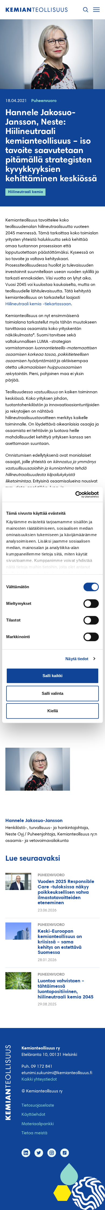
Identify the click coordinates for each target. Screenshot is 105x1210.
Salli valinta (52, 693)
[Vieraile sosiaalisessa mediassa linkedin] (26, 1153)
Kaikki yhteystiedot (39, 1079)
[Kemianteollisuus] (36, 9)
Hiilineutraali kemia (25, 192)
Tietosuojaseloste (38, 1105)
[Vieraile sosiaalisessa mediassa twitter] (38, 1153)
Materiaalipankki (38, 1124)
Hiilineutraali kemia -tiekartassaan (38, 304)
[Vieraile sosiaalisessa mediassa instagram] (51, 1153)
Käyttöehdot (33, 1115)
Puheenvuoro (44, 101)
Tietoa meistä (34, 1133)
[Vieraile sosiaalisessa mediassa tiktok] (64, 1153)
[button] (85, 10)
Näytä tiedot (76, 658)
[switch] (91, 603)
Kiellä (52, 710)
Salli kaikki (52, 675)
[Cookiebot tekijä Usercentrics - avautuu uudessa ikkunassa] (75, 494)
